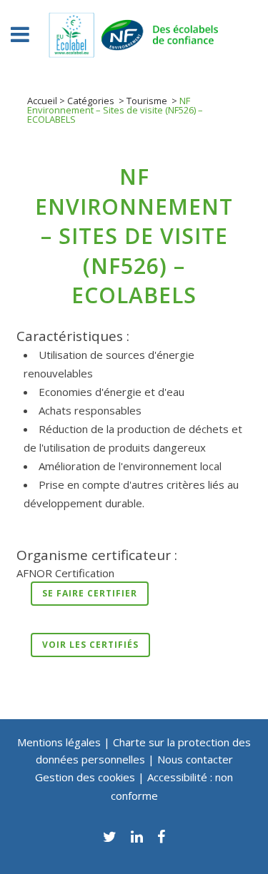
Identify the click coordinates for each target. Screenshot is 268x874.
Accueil (42, 100)
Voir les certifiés (90, 645)
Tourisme (146, 100)
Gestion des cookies (86, 777)
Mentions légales (59, 742)
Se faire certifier (89, 593)
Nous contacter (195, 759)
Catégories (90, 100)
